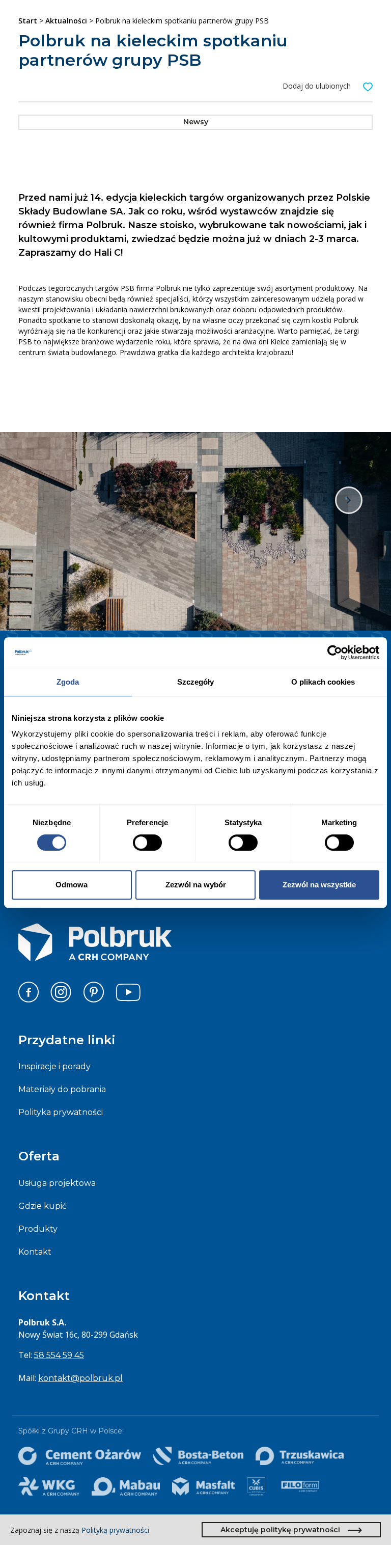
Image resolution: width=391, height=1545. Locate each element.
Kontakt (34, 1252)
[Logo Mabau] (126, 1486)
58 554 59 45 (59, 1355)
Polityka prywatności (60, 1112)
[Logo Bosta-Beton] (198, 1456)
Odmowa (71, 884)
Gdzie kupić (42, 1206)
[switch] (147, 842)
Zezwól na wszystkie (319, 884)
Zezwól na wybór (195, 884)
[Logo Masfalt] (203, 1486)
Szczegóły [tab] (195, 681)
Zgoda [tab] (68, 681)
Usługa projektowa (57, 1183)
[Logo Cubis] (256, 1486)
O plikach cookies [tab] (323, 681)
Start (27, 20)
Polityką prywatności (115, 1530)
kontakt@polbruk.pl (80, 1378)
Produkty (38, 1229)
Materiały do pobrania (62, 1089)
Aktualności (66, 20)
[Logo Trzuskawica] (299, 1456)
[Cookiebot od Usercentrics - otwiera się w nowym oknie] (334, 652)
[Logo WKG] (48, 1486)
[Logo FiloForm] (299, 1486)
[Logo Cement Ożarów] (79, 1456)
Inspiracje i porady (54, 1066)
